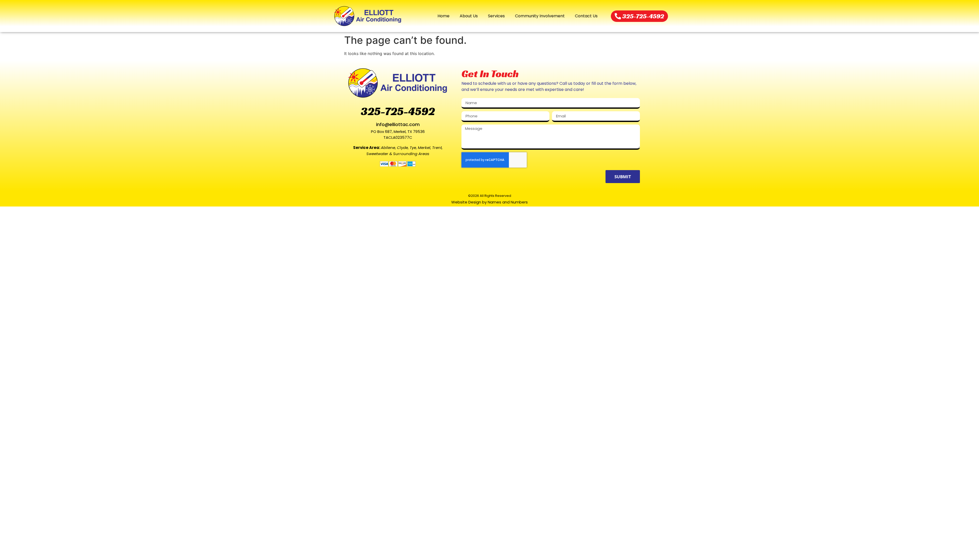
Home (443, 16)
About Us (469, 16)
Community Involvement (540, 16)
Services (496, 16)
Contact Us (586, 16)
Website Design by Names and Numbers (489, 202)
